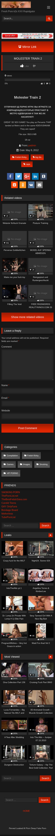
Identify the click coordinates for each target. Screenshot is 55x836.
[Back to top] (46, 827)
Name (5, 385)
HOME (26, 811)
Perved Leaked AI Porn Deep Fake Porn (27, 828)
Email (5, 398)
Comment (6, 346)
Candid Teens (8, 503)
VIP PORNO (12, 473)
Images (26, 464)
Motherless (7, 513)
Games (10, 464)
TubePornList (8, 517)
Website (5, 410)
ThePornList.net (9, 496)
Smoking (43, 464)
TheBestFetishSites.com (14, 499)
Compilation (12, 455)
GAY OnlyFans (9, 506)
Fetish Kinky (21, 157)
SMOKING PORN (10, 492)
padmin (32, 145)
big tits (38, 157)
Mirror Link (29, 46)
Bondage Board (9, 510)
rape (28, 164)
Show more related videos (27, 317)
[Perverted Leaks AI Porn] (22, 5)
